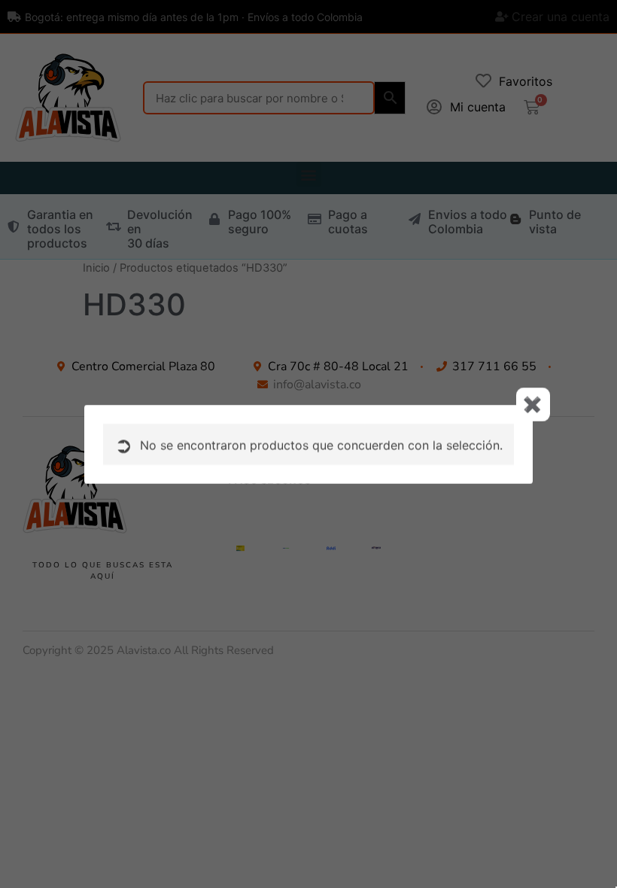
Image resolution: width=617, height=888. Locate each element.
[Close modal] (533, 404)
